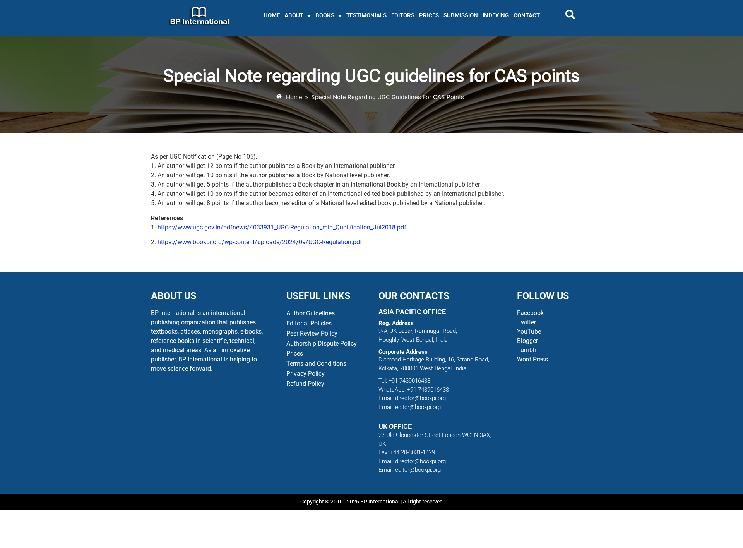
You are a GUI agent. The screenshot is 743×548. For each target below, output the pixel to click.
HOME (272, 15)
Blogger (527, 340)
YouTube (529, 331)
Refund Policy (305, 383)
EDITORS (402, 15)
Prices (294, 353)
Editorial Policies (309, 323)
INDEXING (496, 15)
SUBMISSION (460, 15)
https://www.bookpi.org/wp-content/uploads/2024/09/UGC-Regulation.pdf (260, 242)
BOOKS (324, 15)
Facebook (531, 313)
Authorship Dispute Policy (321, 343)
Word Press (532, 359)
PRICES (429, 15)
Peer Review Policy (311, 333)
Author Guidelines (310, 313)
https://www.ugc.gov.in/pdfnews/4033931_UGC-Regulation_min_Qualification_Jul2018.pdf (282, 227)
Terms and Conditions (316, 363)
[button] (297, 15)
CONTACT (527, 15)
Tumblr (526, 350)
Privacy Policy (305, 373)
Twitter (526, 322)
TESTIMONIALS (366, 15)
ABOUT (293, 15)
